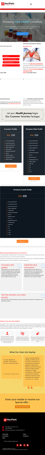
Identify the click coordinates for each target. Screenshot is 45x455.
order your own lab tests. (36, 64)
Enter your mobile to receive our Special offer (22, 401)
